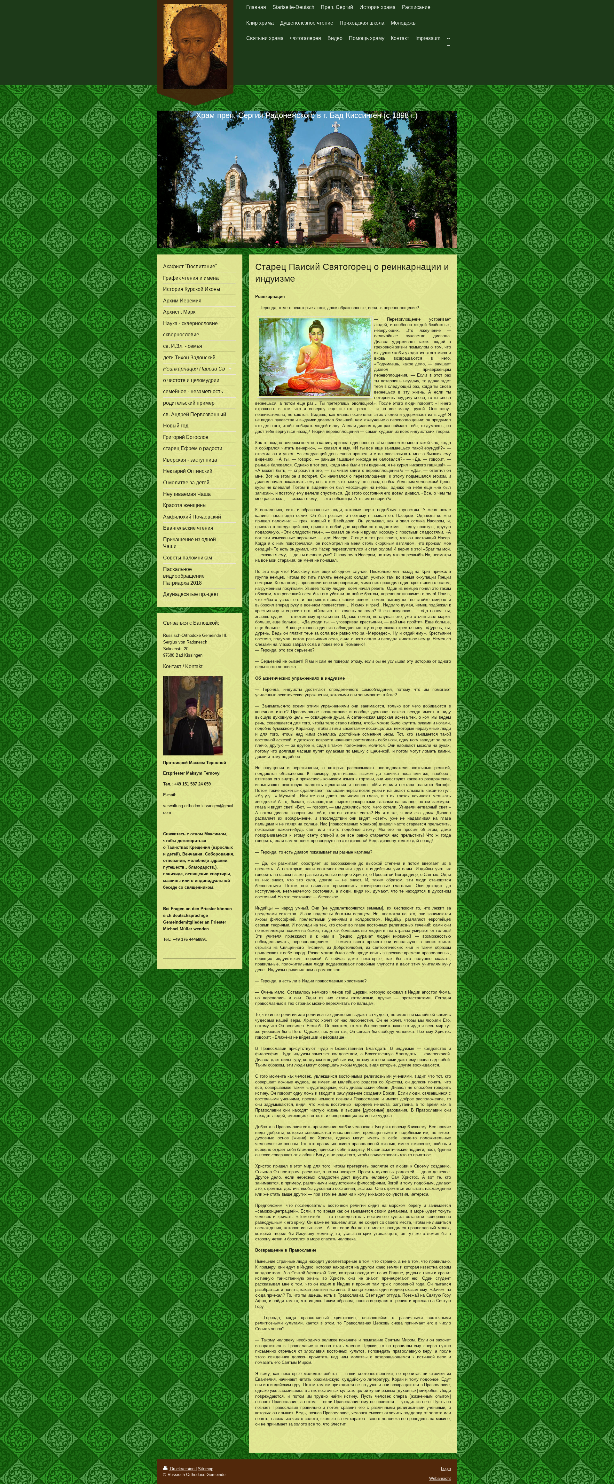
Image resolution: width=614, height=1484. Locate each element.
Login (446, 1468)
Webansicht (440, 1478)
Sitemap (205, 1468)
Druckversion (182, 1468)
